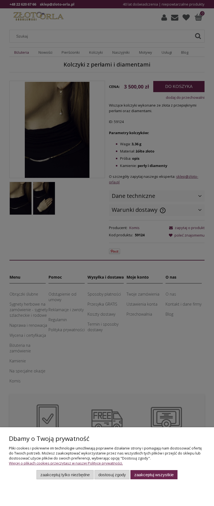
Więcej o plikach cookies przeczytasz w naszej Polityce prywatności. (66, 463)
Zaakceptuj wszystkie (154, 474)
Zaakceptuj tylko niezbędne (65, 474)
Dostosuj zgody (112, 474)
